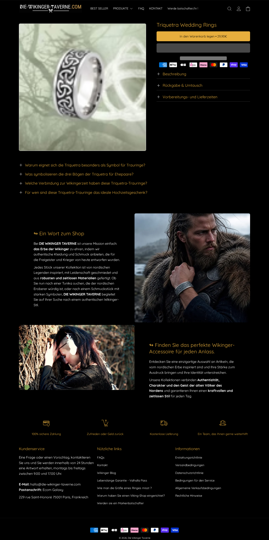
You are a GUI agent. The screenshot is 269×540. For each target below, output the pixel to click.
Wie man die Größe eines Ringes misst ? (124, 488)
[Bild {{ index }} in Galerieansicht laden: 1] (82, 87)
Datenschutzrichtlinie (189, 473)
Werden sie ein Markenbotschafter (120, 503)
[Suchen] (229, 8)
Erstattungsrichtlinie (188, 457)
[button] (203, 48)
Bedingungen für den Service (195, 480)
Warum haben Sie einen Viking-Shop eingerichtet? (131, 495)
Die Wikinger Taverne (139, 537)
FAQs (100, 457)
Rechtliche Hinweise (188, 495)
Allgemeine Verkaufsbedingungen (198, 488)
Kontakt (102, 465)
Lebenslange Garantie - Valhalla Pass (122, 480)
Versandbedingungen (189, 465)
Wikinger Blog (106, 473)
